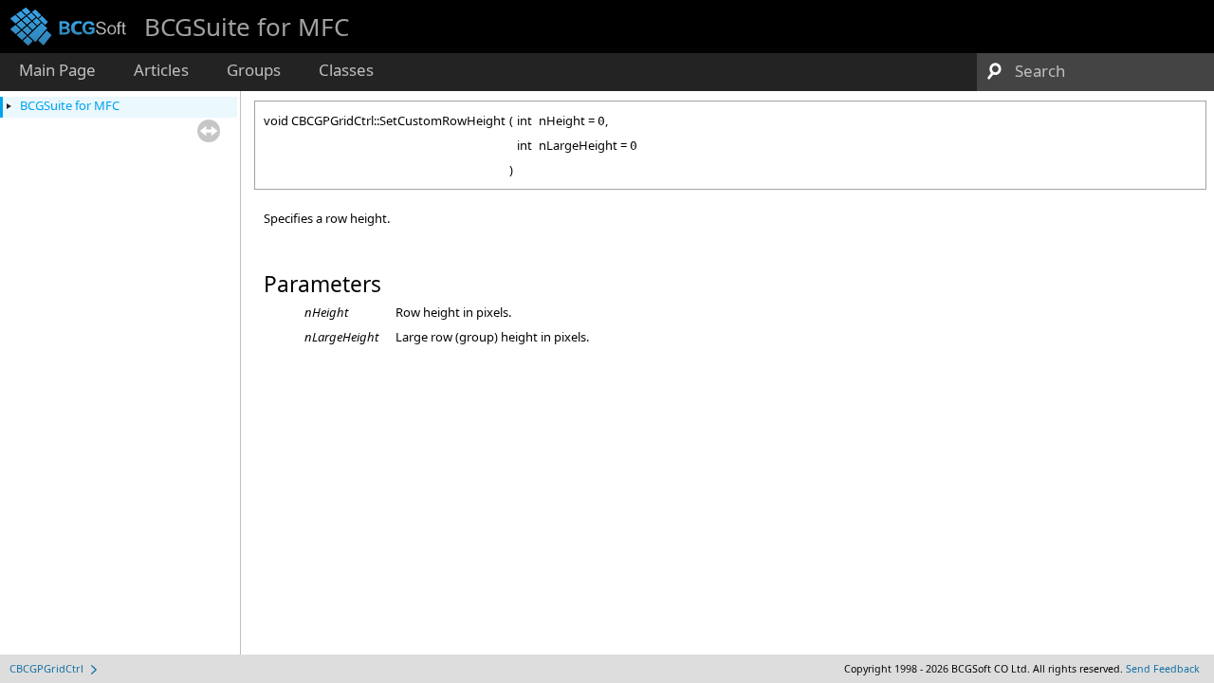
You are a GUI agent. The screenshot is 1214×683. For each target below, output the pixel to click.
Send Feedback (1163, 668)
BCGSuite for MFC (70, 105)
